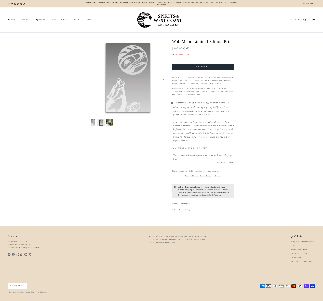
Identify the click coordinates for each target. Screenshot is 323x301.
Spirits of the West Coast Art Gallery (24, 292)
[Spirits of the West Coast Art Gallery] (162, 20)
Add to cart (203, 66)
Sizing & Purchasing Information (302, 241)
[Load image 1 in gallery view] (127, 77)
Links (292, 245)
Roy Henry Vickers (182, 54)
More (89, 20)
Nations (64, 20)
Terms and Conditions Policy (301, 261)
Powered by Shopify (42, 292)
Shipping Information (181, 203)
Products (11, 20)
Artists (53, 20)
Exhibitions (77, 20)
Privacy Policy (295, 257)
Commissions (25, 20)
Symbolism (40, 20)
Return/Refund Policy (181, 210)
